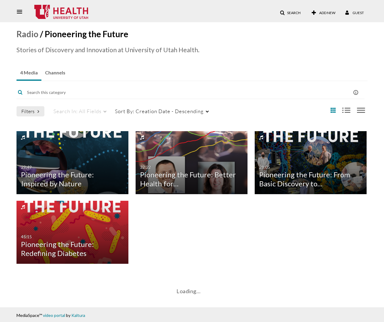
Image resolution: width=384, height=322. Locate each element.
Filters (27, 111)
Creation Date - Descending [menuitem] (159, 111)
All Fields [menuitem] (77, 111)
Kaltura (78, 315)
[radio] (333, 110)
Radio (27, 34)
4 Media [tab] (29, 72)
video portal (54, 315)
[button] (21, 12)
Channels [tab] (55, 72)
